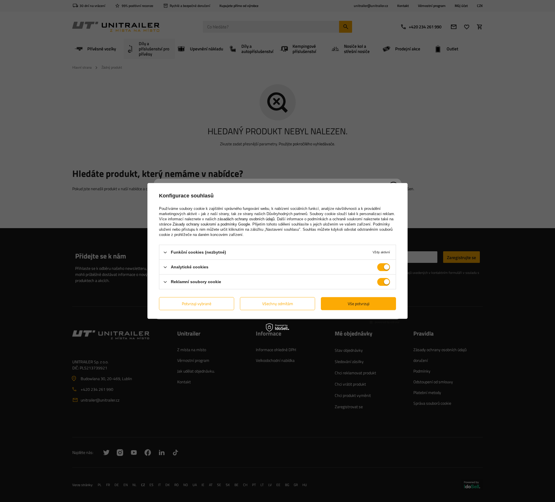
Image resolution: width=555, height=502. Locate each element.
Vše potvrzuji (358, 304)
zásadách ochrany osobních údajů (246, 219)
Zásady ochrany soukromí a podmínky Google (211, 224)
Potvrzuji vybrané (196, 304)
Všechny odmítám (277, 304)
